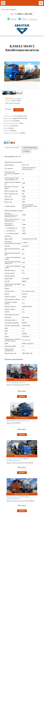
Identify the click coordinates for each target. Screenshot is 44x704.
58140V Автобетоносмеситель (16, 382)
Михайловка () (9, 9)
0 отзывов (18, 98)
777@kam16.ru (32, 19)
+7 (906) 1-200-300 (23, 14)
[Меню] (3, 3)
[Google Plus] (14, 143)
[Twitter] (7, 143)
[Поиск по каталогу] (41, 3)
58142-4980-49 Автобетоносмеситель (18, 420)
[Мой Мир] (12, 143)
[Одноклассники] (9, 143)
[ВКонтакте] (5, 143)
